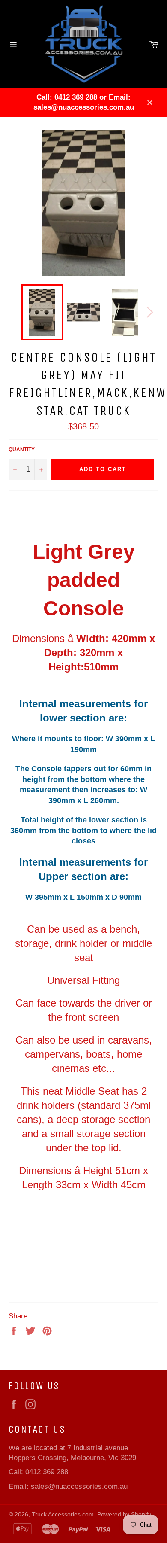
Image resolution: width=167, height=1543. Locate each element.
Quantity (22, 450)
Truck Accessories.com (63, 1514)
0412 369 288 (46, 1472)
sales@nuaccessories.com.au (79, 1486)
